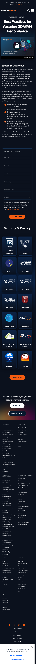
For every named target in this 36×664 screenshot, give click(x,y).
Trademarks (17, 641)
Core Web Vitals (6, 496)
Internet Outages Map (8, 568)
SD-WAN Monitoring (7, 540)
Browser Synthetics (7, 430)
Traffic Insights (6, 467)
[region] (17, 654)
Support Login (21, 584)
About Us (4, 598)
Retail (19, 446)
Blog (3, 561)
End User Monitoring (7, 508)
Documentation (22, 563)
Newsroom (5, 607)
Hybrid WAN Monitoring (8, 515)
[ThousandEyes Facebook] (9, 625)
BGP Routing (5, 482)
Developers (5, 563)
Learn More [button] (17, 377)
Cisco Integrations (22, 492)
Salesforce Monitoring (23, 520)
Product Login (21, 575)
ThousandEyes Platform (8, 464)
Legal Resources (17, 628)
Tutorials (4, 582)
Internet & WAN (6, 446)
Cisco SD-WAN (21, 494)
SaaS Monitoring (6, 535)
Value (3, 469)
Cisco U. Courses (22, 570)
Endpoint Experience (7, 441)
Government (21, 437)
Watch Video (17, 217)
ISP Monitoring (6, 522)
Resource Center (6, 575)
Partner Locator (6, 609)
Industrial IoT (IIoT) (7, 519)
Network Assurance (7, 528)
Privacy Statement (13, 210)
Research (4, 577)
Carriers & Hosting (22, 427)
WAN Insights (6, 471)
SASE (3, 538)
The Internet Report (7, 579)
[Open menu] (32, 10)
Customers (5, 605)
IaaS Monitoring (6, 517)
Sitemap (17, 632)
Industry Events (6, 565)
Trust (19, 591)
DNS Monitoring (6, 505)
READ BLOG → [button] (20, 4)
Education (20, 432)
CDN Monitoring (6, 485)
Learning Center (6, 570)
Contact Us (5, 602)
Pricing (4, 460)
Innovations (5, 451)
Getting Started (22, 572)
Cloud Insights (6, 432)
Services (20, 577)
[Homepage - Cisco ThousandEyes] (10, 10)
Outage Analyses (6, 572)
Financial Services (22, 434)
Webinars (4, 584)
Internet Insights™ (7, 448)
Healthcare (21, 439)
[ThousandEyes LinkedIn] (19, 625)
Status (19, 579)
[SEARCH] (28, 10)
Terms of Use (16, 635)
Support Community (23, 582)
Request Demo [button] (17, 414)
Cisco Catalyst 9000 (23, 485)
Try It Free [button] (17, 406)
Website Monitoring (7, 545)
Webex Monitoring (22, 524)
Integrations (5, 453)
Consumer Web (22, 430)
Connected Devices (7, 434)
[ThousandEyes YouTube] (24, 625)
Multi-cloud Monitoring (8, 526)
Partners (4, 612)
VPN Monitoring (6, 542)
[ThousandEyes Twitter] (14, 625)
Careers (4, 600)
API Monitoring (6, 480)
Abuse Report (21, 561)
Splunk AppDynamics (23, 522)
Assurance (5, 427)
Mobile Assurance (7, 524)
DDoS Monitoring (6, 503)
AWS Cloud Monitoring (24, 483)
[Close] (32, 647)
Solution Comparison (7, 462)
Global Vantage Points (8, 444)
